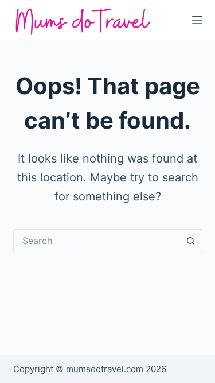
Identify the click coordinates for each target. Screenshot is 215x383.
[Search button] (190, 240)
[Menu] (197, 20)
